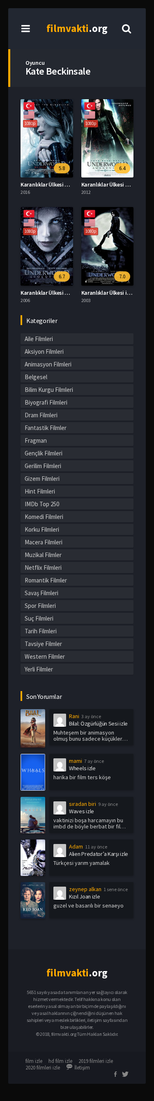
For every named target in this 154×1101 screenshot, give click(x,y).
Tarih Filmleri (41, 631)
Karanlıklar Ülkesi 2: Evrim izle (57, 292)
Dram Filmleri (41, 415)
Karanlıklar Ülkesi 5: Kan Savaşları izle (67, 184)
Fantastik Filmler (46, 428)
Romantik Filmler (46, 580)
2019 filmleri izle (95, 1061)
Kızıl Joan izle (84, 896)
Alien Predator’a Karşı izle (98, 854)
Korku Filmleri (42, 529)
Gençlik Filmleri (43, 453)
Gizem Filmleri (42, 478)
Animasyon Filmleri (48, 364)
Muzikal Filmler (43, 555)
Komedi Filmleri (44, 517)
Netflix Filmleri (43, 567)
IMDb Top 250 (42, 504)
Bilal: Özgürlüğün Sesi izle (98, 723)
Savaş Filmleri (41, 593)
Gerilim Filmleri (43, 466)
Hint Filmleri (40, 491)
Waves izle (81, 811)
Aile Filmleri (39, 339)
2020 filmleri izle (42, 1067)
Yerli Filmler (39, 669)
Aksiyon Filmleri (44, 351)
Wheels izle (82, 768)
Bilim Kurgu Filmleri (49, 390)
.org (77, 28)
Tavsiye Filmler (43, 644)
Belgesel (36, 377)
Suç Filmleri (39, 618)
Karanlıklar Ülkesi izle (107, 292)
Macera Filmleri (43, 542)
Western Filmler (45, 656)
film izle (33, 1061)
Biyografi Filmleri (46, 402)
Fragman (36, 440)
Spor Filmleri (40, 606)
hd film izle (60, 1061)
